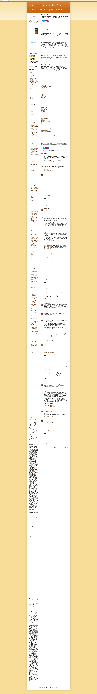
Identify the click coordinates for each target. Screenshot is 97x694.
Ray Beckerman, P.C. (61, 10)
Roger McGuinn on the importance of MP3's (34, 135)
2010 (31, 100)
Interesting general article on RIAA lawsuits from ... (34, 146)
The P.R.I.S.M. (43, 85)
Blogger (56, 687)
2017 (31, 90)
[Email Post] (58, 150)
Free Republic (43, 117)
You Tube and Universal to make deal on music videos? (34, 298)
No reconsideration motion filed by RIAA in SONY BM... (34, 238)
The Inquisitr (43, 99)
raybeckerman (46, 173)
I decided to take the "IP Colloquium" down (34, 310)
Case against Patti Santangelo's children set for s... (34, 138)
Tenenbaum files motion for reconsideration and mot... (34, 223)
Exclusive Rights (44, 122)
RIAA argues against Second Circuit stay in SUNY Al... (34, 170)
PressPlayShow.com (44, 130)
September (32, 107)
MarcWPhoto (46, 215)
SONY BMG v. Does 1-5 (32, 508)
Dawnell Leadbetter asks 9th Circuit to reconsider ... (34, 241)
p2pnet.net (43, 78)
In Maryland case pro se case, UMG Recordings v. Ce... (34, 275)
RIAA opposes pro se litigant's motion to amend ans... (34, 206)
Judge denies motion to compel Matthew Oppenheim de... (34, 266)
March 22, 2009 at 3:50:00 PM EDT (49, 170)
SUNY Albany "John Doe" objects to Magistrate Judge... (34, 322)
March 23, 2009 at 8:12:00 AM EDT (49, 315)
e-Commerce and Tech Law (45, 128)
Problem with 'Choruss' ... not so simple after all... (34, 191)
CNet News (43, 97)
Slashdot (42, 79)
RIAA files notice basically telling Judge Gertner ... (34, 232)
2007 (31, 352)
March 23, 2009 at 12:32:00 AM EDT (49, 257)
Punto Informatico (44, 125)
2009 (31, 101)
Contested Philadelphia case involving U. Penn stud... (34, 284)
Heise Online (43, 111)
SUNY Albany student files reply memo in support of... (34, 123)
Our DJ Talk (43, 119)
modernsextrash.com (44, 129)
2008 (31, 351)
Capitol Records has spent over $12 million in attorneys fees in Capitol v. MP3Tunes (34, 81)
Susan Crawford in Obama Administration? (34, 159)
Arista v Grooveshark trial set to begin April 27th (34, 84)
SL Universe (43, 110)
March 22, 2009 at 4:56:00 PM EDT (49, 205)
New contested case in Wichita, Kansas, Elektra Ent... (34, 281)
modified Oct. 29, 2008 (34, 470)
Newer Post (43, 447)
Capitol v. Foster (31, 493)
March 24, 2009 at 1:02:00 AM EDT (49, 443)
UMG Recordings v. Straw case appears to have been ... (34, 278)
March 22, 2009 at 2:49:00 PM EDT (49, 161)
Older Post (66, 447)
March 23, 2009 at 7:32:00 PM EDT (49, 430)
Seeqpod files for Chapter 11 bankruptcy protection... (34, 118)
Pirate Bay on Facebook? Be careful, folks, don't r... (34, 129)
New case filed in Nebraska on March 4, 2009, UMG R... (34, 290)
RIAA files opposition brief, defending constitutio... (34, 176)
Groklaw (42, 82)
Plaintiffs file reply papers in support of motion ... (34, 339)
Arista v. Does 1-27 (31, 469)
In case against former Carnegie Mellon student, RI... (34, 272)
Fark (42, 90)
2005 (31, 355)
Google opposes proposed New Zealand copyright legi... (34, 214)
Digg (42, 94)
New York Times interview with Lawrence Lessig (34, 331)
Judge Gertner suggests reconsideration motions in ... (34, 313)
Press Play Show (44, 96)
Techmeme (43, 84)
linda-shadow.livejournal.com (46, 131)
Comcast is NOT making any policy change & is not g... (34, 141)
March (32, 115)
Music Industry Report (44, 118)
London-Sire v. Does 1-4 (32, 438)
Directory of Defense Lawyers (33, 22)
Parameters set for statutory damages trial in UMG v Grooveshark (34, 78)
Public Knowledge (44, 123)
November (32, 104)
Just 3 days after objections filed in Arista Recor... (34, 292)
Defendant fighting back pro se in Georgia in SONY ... (34, 345)
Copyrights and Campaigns (45, 83)
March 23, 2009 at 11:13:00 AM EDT (49, 416)
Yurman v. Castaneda (32, 629)
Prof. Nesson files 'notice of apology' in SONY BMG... (34, 209)
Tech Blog (43, 89)
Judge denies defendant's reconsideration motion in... (34, 173)
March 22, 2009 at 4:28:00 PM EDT (49, 195)
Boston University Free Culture (46, 86)
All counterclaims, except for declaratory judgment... (34, 304)
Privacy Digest (43, 114)
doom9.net (43, 120)
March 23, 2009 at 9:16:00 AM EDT (49, 352)
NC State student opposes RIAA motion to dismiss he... (34, 319)
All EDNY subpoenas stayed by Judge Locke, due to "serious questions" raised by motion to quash (34, 75)
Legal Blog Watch (44, 107)
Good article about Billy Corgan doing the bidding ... (34, 197)
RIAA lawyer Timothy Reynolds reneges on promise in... (34, 342)
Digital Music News (44, 109)
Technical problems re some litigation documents (34, 203)
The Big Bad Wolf (44, 87)
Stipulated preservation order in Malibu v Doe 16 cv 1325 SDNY (34, 72)
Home (55, 447)
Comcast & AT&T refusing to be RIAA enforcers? (34, 149)
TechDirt (42, 98)
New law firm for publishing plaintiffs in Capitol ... (34, 200)
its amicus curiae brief (49, 58)
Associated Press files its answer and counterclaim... (34, 244)
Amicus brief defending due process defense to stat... (34, 188)
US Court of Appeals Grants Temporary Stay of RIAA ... (34, 250)
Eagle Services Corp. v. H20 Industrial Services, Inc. (33, 667)
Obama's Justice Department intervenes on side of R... (34, 182)
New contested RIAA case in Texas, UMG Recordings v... (34, 301)
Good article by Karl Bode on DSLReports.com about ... (34, 247)
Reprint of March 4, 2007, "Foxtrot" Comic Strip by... (34, 227)
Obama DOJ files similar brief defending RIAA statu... (34, 151)
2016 (31, 91)
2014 (31, 94)
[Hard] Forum (43, 112)
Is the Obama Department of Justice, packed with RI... (34, 185)
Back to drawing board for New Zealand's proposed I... (34, 179)
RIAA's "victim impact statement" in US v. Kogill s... (34, 220)
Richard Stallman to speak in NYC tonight (34, 120)
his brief (62, 55)
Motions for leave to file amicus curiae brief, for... (34, 162)
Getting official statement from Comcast (34, 143)
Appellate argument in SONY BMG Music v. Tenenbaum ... (34, 230)
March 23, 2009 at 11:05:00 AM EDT (49, 406)
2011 (31, 98)
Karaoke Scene (43, 124)
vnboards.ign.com (44, 105)
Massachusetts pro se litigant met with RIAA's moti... (34, 334)
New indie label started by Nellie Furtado (34, 212)
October (32, 105)
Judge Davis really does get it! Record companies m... (34, 328)
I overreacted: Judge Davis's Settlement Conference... (34, 325)
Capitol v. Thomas (33, 645)
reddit (42, 102)
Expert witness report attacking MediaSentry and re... (34, 316)
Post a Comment (45, 445)
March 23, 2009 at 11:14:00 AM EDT (49, 422)
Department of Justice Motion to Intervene (48, 60)
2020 (31, 88)
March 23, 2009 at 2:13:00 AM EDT (49, 279)
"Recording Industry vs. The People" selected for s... (34, 260)
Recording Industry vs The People (46, 5)
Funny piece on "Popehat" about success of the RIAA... (34, 307)
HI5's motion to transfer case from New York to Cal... (34, 257)
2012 (31, 97)
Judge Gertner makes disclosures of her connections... (34, 337)
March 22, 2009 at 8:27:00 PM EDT (49, 248)
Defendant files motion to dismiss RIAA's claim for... (34, 263)
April (31, 114)
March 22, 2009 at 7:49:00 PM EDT (49, 240)
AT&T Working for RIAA (34, 164)
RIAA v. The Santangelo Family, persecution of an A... (34, 132)
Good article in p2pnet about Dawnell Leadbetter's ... (34, 235)
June (31, 111)
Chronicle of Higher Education (46, 121)
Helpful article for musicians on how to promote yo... (34, 193)
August (32, 108)
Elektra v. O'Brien (31, 408)
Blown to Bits (43, 108)
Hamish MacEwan (44, 106)
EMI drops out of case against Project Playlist (34, 154)
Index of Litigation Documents (33, 21)
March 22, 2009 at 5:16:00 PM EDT (49, 212)
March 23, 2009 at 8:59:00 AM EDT (49, 340)
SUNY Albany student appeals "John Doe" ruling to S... (34, 269)
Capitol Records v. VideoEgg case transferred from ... (34, 295)
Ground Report (43, 101)
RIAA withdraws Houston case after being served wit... (34, 166)
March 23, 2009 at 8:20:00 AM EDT (49, 328)
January (32, 349)
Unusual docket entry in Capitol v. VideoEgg (34, 287)
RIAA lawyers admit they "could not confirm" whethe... (34, 217)
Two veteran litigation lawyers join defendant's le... (34, 126)
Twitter (42, 95)
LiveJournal (43, 113)
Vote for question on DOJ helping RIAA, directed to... (34, 157)
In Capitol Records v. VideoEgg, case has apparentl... (34, 253)
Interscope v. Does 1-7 (32, 528)
